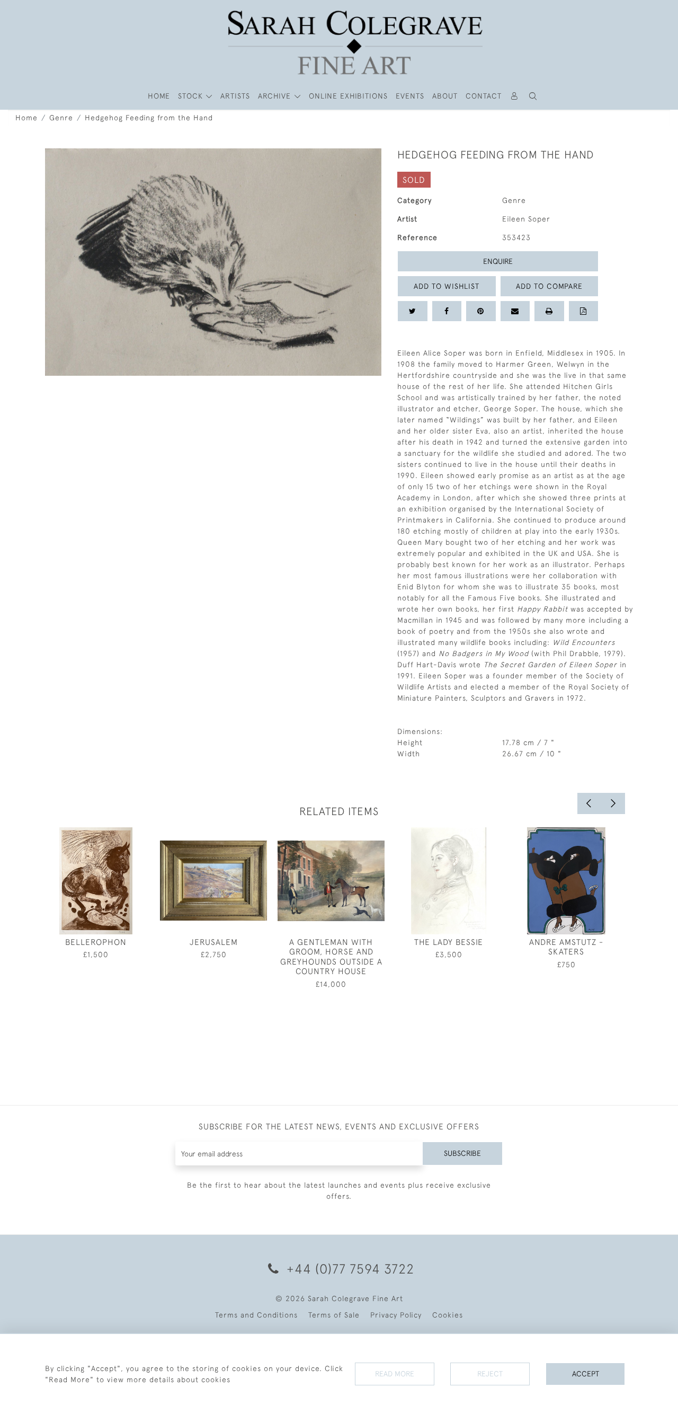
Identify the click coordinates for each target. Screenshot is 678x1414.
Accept (585, 1373)
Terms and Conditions (256, 1315)
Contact (484, 96)
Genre (61, 117)
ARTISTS (235, 96)
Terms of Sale (334, 1315)
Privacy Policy (396, 1315)
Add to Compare (549, 286)
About (445, 96)
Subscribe (462, 1153)
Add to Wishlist (446, 286)
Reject (490, 1373)
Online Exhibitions (348, 96)
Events (410, 96)
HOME (159, 96)
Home (26, 117)
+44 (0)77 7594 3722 (348, 1268)
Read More (394, 1373)
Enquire (498, 261)
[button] (533, 96)
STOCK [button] (192, 96)
